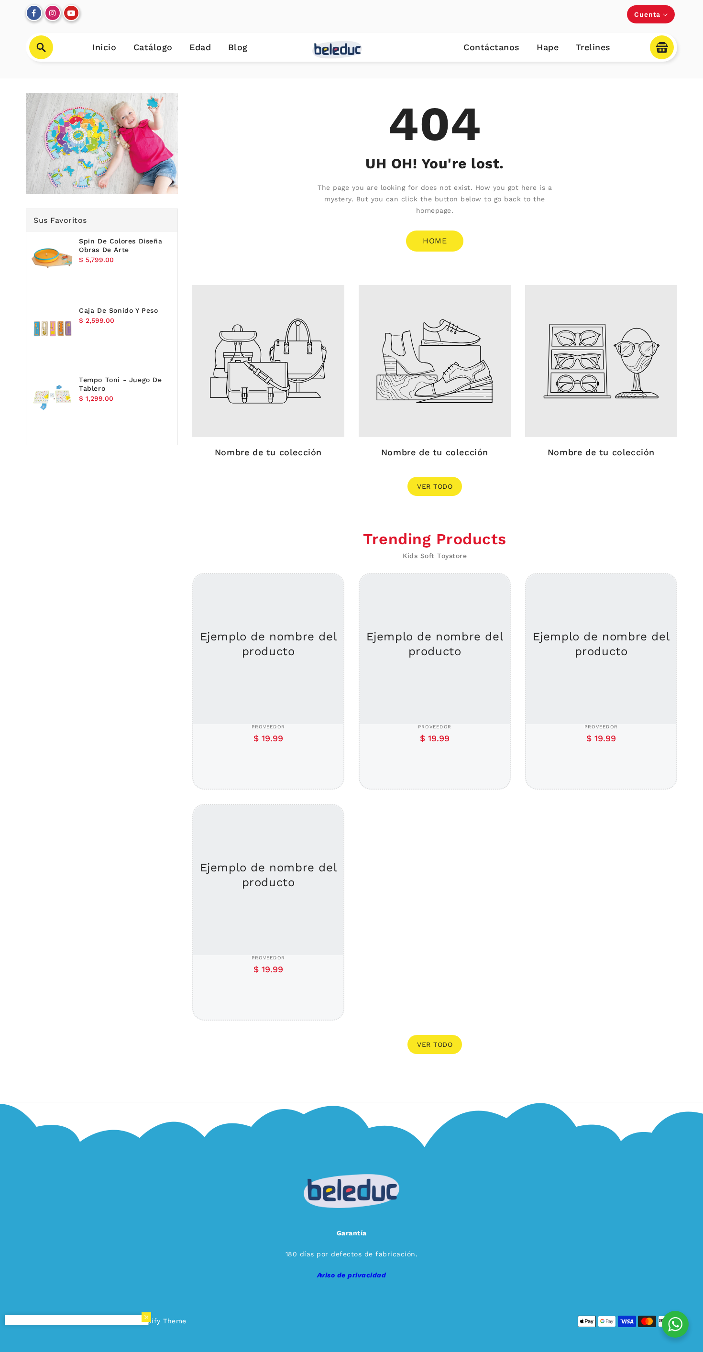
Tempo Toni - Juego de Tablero (120, 384)
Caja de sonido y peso (118, 310)
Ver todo (434, 486)
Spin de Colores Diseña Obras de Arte (120, 245)
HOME (435, 240)
